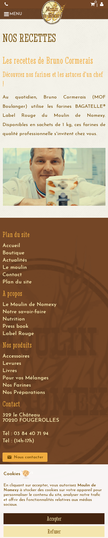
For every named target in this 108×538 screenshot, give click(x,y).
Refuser (54, 531)
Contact (12, 274)
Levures (12, 363)
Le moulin (15, 267)
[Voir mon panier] (92, 4)
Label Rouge (18, 333)
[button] (13, 14)
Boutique (13, 253)
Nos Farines (17, 385)
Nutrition (14, 319)
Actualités (15, 260)
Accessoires (16, 356)
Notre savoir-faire (24, 311)
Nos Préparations (24, 392)
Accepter (54, 518)
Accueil (11, 245)
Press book (15, 326)
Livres (10, 370)
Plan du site (17, 282)
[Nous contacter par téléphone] (6, 4)
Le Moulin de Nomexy (30, 304)
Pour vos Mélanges (25, 378)
